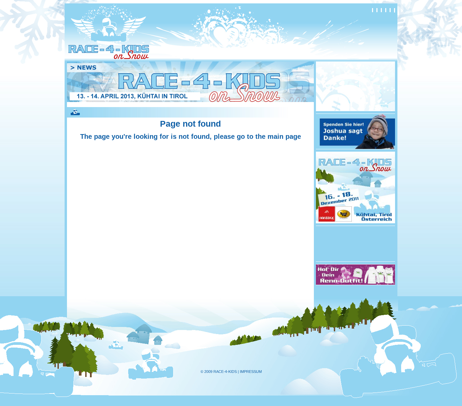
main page (284, 136)
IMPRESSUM (251, 372)
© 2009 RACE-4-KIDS (219, 372)
